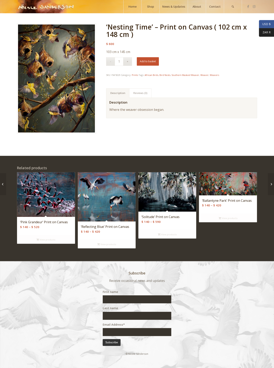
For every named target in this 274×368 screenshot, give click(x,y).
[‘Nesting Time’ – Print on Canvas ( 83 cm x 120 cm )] (3, 184)
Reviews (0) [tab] (140, 93)
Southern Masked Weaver (185, 74)
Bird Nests (164, 74)
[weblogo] (46, 6)
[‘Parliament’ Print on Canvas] (271, 184)
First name (110, 292)
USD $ (265, 24)
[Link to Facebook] (248, 6)
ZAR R (265, 32)
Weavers (214, 74)
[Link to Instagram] (254, 6)
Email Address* (114, 324)
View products (47, 239)
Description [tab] (117, 93)
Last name (110, 308)
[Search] (233, 6)
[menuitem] (132, 6)
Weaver (204, 74)
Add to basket (148, 61)
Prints (135, 74)
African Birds (151, 74)
